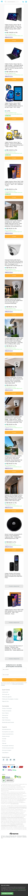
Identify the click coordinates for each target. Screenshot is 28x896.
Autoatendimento (6, 729)
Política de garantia (6, 696)
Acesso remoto (6, 736)
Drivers (4, 741)
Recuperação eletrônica (8, 745)
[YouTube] (14, 760)
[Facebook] (3, 760)
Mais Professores (6, 720)
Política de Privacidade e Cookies (10, 699)
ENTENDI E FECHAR (7, 893)
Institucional (5, 692)
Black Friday (5, 717)
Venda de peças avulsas (8, 748)
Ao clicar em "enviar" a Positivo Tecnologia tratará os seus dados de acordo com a (14, 684)
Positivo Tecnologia (7, 708)
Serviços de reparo (6, 750)
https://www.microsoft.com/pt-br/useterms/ (18, 807)
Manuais (4, 743)
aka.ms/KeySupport (21, 799)
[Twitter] (10, 760)
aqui (17, 890)
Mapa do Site (5, 701)
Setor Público (5, 713)
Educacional (5, 715)
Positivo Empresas (6, 710)
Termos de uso (5, 694)
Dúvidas (4, 738)
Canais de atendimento (7, 734)
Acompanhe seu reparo (8, 731)
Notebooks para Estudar (8, 722)
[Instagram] (7, 760)
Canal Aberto (5, 752)
